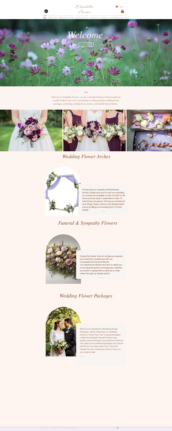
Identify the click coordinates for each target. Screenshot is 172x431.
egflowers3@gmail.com (69, 428)
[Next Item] (169, 130)
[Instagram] (46, 11)
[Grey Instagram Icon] (118, 428)
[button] (122, 11)
